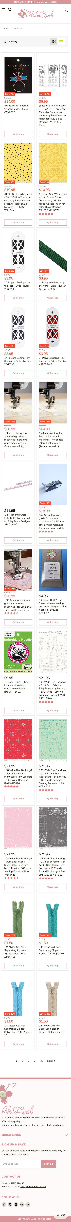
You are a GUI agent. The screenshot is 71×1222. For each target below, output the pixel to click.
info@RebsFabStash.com (33, 1186)
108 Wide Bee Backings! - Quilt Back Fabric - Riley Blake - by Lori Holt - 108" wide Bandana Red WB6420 (18, 777)
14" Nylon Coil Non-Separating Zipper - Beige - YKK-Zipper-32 (51, 1029)
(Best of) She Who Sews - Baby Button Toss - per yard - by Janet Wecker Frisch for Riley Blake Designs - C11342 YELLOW (18, 202)
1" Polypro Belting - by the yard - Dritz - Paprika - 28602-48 (52, 361)
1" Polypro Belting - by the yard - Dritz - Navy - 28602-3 (17, 361)
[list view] (61, 41)
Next (50, 1060)
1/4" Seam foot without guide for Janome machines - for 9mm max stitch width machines (18, 605)
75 (41, 1060)
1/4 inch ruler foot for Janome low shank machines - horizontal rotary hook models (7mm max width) (51, 440)
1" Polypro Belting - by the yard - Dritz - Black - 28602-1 (17, 286)
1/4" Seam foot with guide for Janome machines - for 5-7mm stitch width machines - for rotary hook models (52, 521)
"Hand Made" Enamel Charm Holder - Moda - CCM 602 (17, 109)
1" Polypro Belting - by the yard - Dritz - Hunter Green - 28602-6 (52, 286)
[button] (46, 213)
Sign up (48, 1164)
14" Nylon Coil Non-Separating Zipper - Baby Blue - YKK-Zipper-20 (18, 1030)
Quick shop (18, 134)
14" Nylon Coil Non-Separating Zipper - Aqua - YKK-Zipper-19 (51, 950)
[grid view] (53, 41)
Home (5, 28)
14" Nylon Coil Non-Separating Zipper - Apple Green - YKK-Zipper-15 (15, 951)
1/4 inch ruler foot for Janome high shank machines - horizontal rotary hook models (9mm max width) (16, 440)
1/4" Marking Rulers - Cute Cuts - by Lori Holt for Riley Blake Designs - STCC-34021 (18, 519)
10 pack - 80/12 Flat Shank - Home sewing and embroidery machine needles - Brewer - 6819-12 (53, 606)
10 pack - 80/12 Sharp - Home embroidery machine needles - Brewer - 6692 (17, 686)
